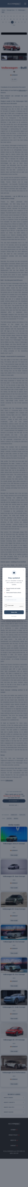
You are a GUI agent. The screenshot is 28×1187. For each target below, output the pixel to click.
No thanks (14, 616)
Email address (8, 596)
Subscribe (14, 612)
